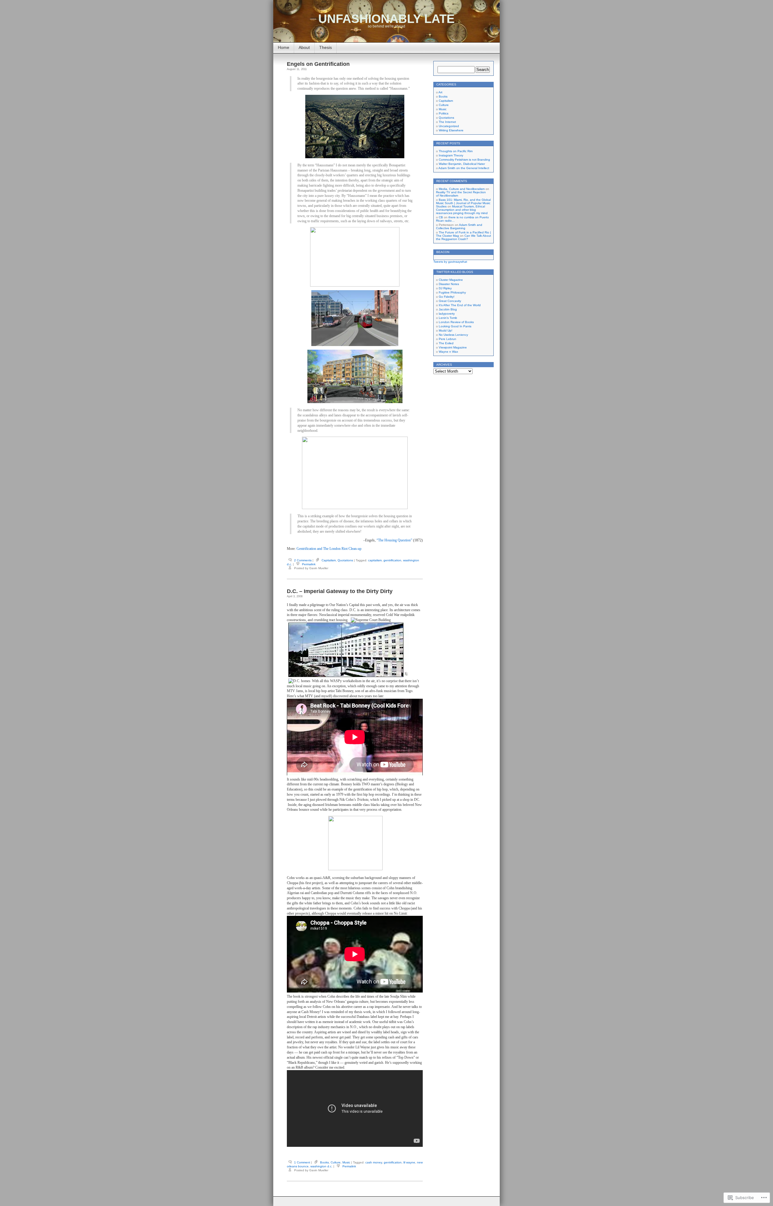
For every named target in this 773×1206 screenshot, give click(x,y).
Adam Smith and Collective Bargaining (459, 226)
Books (324, 1162)
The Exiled (446, 343)
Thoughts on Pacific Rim (456, 151)
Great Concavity (450, 301)
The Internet (447, 121)
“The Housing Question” (394, 540)
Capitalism (329, 560)
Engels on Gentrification (318, 64)
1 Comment (302, 1162)
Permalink (309, 564)
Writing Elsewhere (451, 130)
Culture (336, 1162)
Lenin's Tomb (448, 317)
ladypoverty (447, 313)
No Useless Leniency (453, 334)
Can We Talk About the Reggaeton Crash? (463, 237)
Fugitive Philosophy (452, 292)
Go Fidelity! (446, 296)
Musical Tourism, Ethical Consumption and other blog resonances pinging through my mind (462, 210)
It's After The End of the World (460, 305)
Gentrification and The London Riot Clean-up (329, 549)
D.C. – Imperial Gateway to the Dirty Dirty (340, 591)
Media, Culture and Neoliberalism (462, 189)
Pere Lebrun (447, 339)
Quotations (345, 560)
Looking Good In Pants (455, 326)
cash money (373, 1162)
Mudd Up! (445, 330)
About (304, 47)
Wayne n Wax (448, 351)
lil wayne (409, 1162)
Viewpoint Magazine (453, 347)
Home (283, 47)
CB (441, 217)
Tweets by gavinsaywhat (450, 261)
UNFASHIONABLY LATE (386, 18)
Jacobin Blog (448, 309)
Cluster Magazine (451, 279)
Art (440, 92)
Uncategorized (449, 126)
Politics (443, 113)
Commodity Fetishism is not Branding (464, 159)
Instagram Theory (451, 155)
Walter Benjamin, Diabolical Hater (462, 163)
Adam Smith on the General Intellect (463, 168)
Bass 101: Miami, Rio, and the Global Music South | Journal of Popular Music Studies (463, 203)
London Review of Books (456, 322)
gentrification (392, 560)
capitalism (375, 560)
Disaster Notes (449, 284)
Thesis (325, 47)
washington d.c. (321, 1166)
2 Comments (303, 560)
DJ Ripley (445, 288)
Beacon (442, 252)
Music (346, 1162)
